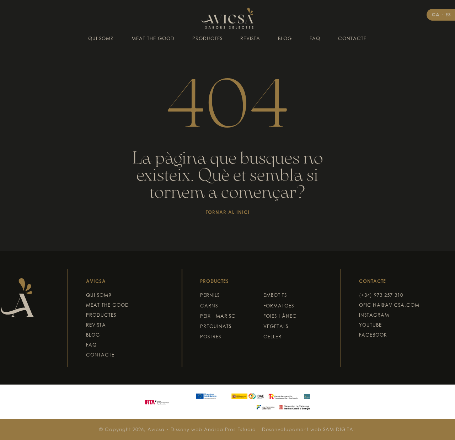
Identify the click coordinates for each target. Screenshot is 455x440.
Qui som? (101, 38)
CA (436, 14)
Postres (210, 336)
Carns (209, 305)
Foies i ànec (280, 316)
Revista (250, 38)
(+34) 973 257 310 (381, 295)
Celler (272, 336)
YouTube (370, 325)
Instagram (374, 315)
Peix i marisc (218, 316)
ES (448, 14)
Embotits (275, 295)
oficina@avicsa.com (389, 305)
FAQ (315, 38)
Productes (207, 38)
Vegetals (275, 326)
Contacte (352, 38)
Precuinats (215, 326)
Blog (285, 38)
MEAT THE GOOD (153, 38)
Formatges (278, 305)
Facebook (373, 335)
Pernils (210, 295)
